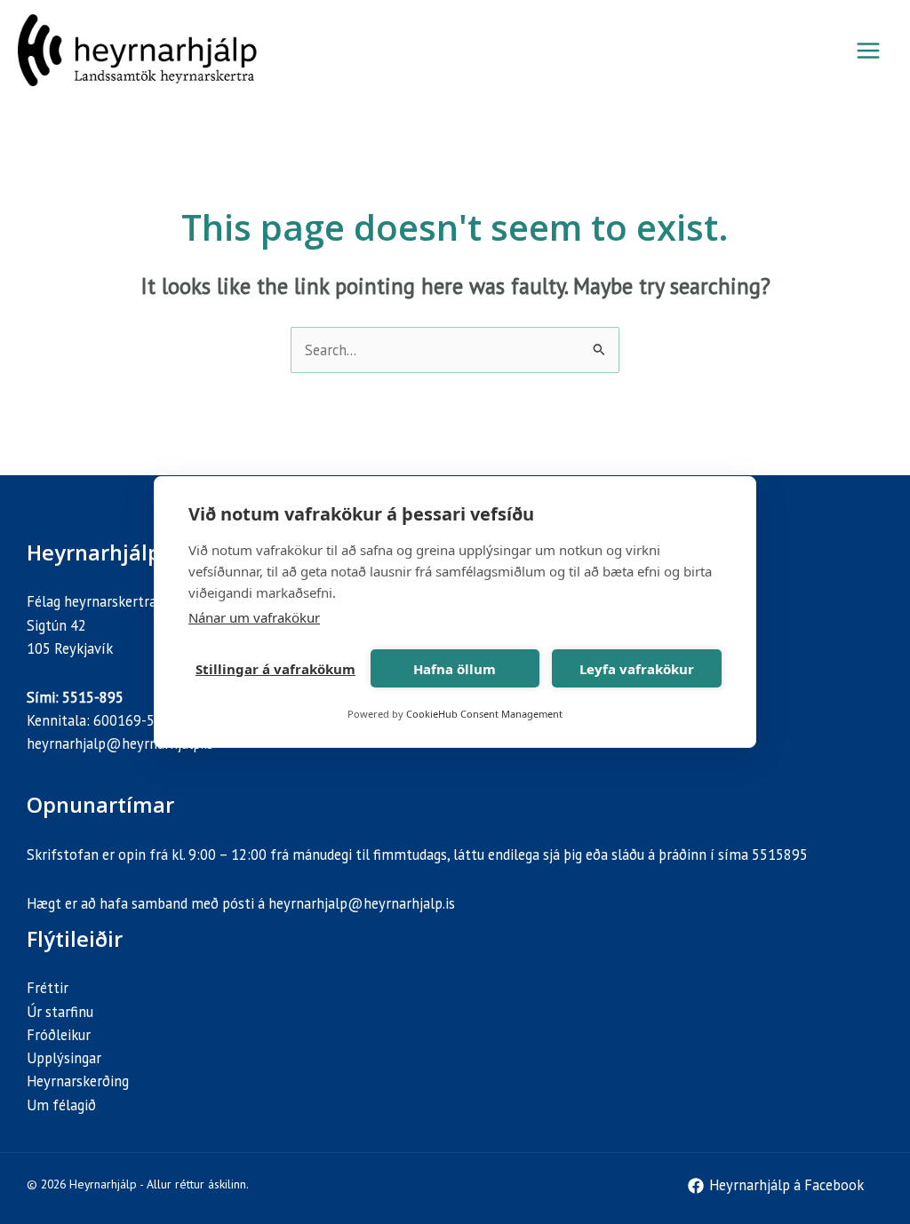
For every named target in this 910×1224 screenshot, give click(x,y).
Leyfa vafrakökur (636, 669)
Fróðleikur (59, 1035)
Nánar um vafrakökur (254, 617)
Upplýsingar (64, 1058)
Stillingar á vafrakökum (275, 669)
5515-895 (93, 697)
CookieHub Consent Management (484, 713)
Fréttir (47, 987)
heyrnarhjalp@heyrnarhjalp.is (120, 743)
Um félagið (61, 1105)
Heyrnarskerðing (78, 1081)
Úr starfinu (60, 1011)
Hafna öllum (454, 669)
